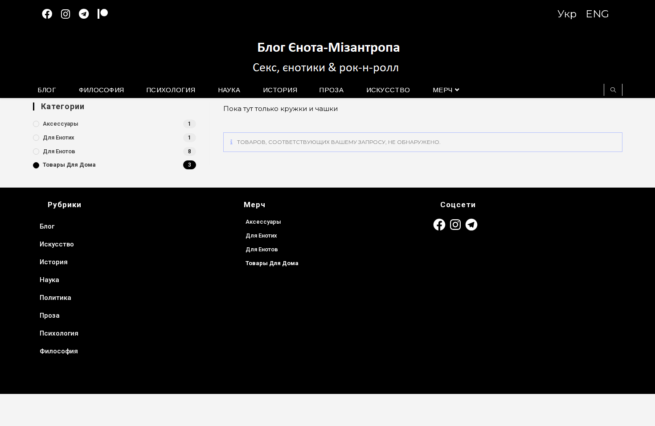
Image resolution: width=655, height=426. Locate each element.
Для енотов (59, 151)
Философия (59, 351)
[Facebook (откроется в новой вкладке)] (51, 14)
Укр (567, 13)
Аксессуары (60, 123)
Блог (47, 226)
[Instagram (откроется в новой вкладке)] (70, 14)
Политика (55, 298)
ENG (597, 13)
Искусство (57, 244)
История (54, 262)
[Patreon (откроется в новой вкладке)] (107, 14)
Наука (49, 280)
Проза (50, 315)
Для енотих (58, 137)
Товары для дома (69, 164)
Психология (59, 333)
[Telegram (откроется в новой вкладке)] (88, 14)
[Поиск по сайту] (613, 90)
